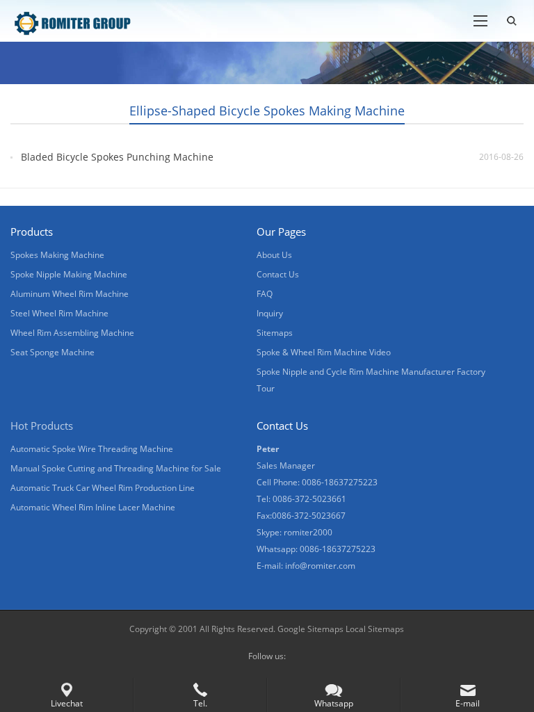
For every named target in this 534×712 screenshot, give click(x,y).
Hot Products (41, 425)
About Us (274, 255)
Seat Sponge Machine (52, 352)
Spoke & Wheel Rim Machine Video (324, 352)
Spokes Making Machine (57, 255)
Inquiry (270, 313)
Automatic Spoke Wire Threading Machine (91, 449)
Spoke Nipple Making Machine (68, 274)
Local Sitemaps (375, 629)
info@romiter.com (320, 566)
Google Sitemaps (310, 629)
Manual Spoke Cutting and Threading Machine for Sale (115, 468)
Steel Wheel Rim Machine (59, 313)
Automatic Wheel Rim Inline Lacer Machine (92, 507)
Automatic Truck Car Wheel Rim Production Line (102, 488)
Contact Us (278, 274)
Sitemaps (275, 333)
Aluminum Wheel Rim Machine (69, 294)
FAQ (265, 294)
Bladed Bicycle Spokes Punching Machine (117, 156)
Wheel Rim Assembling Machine (72, 333)
